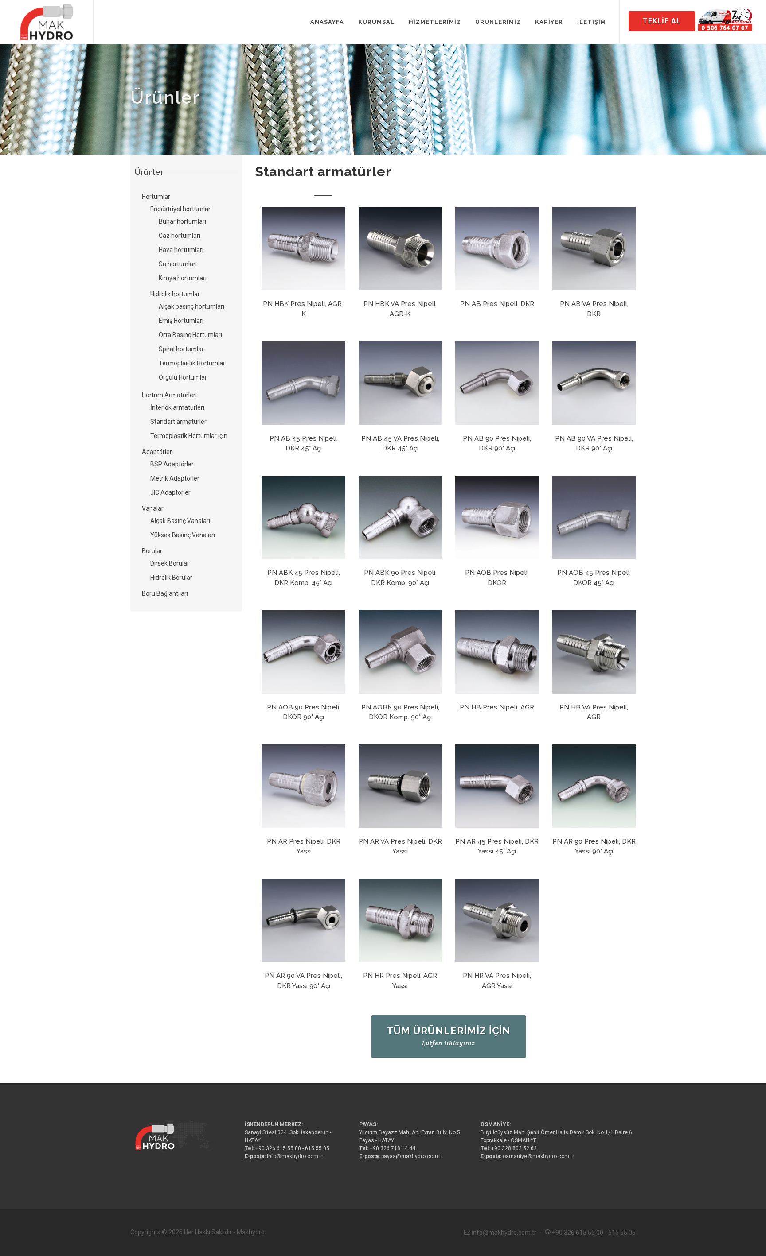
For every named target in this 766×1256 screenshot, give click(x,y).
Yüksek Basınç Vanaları (182, 535)
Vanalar (153, 508)
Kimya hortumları (183, 278)
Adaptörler (157, 451)
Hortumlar (156, 196)
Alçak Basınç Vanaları (180, 520)
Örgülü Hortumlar (183, 377)
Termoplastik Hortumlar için (188, 435)
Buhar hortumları (182, 221)
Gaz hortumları (179, 235)
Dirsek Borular (169, 563)
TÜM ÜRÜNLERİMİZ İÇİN (449, 1036)
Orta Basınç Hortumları (190, 334)
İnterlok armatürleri (177, 407)
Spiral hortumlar (181, 349)
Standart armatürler (178, 421)
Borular (152, 550)
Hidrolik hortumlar (175, 294)
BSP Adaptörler (172, 464)
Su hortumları (178, 263)
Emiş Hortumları (181, 320)
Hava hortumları (181, 249)
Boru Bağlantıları (165, 593)
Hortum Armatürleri (169, 395)
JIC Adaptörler (170, 492)
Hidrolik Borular (171, 577)
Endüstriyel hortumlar (180, 209)
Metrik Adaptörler (174, 478)
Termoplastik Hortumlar (192, 363)
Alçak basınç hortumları (191, 306)
